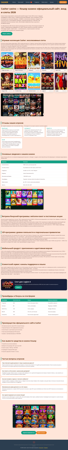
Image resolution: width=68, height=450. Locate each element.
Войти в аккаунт (41, 432)
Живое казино (44, 2)
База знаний (20, 2)
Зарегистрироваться (28, 432)
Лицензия (41, 447)
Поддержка (36, 2)
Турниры (52, 2)
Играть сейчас (7, 33)
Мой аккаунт (63, 2)
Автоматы (29, 2)
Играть (18, 287)
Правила (46, 447)
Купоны (14, 2)
